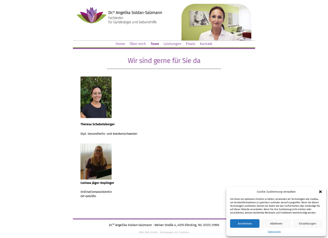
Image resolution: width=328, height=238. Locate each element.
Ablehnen (276, 223)
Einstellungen (307, 223)
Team (155, 44)
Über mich (138, 44)
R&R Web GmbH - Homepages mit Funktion (164, 232)
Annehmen (245, 223)
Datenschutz (274, 231)
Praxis (190, 44)
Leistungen (172, 44)
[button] (320, 192)
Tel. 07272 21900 (208, 225)
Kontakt (206, 44)
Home (120, 44)
